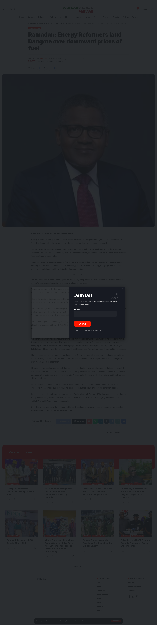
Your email (78, 310)
